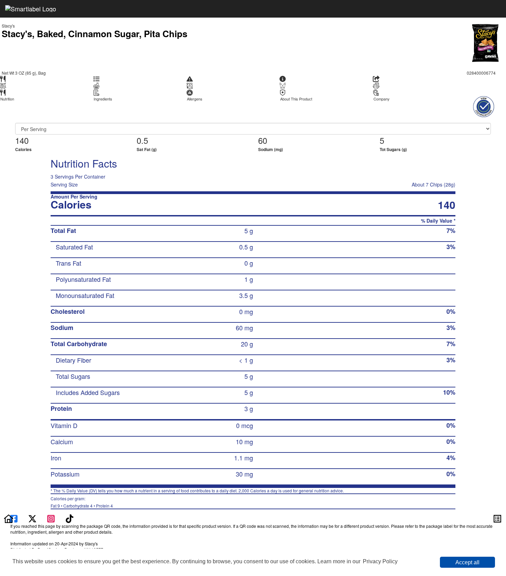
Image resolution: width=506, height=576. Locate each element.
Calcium (62, 441)
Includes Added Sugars (88, 392)
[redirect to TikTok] (69, 517)
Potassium (65, 474)
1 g (248, 279)
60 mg (244, 327)
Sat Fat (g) (147, 149)
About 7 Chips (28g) (433, 184)
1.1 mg (243, 458)
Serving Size (64, 184)
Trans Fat (68, 263)
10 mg (244, 441)
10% (449, 392)
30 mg (244, 474)
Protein (61, 408)
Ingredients (103, 99)
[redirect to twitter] (32, 517)
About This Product (296, 99)
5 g (248, 230)
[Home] (8, 517)
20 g (247, 344)
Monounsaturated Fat (85, 295)
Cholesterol (68, 311)
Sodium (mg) (270, 149)
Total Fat (63, 230)
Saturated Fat (74, 247)
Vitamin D (64, 425)
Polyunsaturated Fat (83, 279)
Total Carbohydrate (79, 343)
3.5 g (246, 295)
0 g (248, 263)
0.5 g (246, 247)
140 (22, 140)
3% (450, 247)
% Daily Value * (438, 220)
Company (381, 99)
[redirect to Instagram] (51, 517)
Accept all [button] (467, 562)
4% (450, 458)
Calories (23, 149)
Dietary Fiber (73, 360)
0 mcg (244, 425)
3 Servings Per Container (78, 176)
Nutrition (7, 99)
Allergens (194, 99)
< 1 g (246, 360)
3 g (248, 408)
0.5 (142, 140)
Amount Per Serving (74, 196)
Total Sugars (73, 376)
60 (262, 140)
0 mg (246, 311)
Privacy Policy (380, 561)
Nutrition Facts (84, 163)
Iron (56, 458)
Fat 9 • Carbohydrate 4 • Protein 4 (82, 502)
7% (450, 230)
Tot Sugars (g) (393, 149)
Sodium (62, 327)
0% (450, 311)
